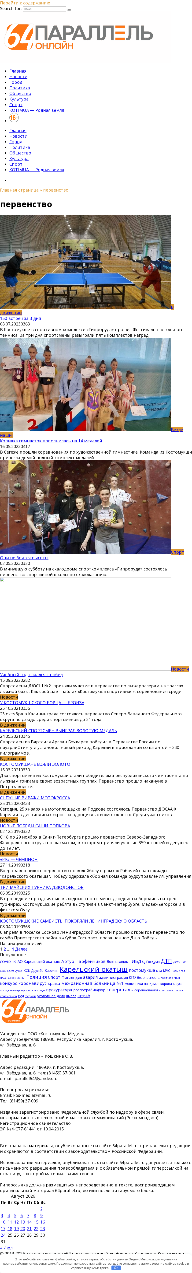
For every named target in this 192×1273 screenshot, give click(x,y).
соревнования (146, 990)
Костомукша (142, 970)
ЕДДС (185, 962)
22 (36, 1228)
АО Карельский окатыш (39, 961)
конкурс (8, 983)
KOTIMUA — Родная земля (36, 110)
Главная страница (19, 190)
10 (3, 1222)
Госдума (153, 961)
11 (9, 1222)
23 (42, 1228)
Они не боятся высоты (24, 557)
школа (71, 996)
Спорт (15, 104)
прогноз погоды (33, 990)
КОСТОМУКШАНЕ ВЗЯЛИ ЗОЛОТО (35, 764)
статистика (8, 996)
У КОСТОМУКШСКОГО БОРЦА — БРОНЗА (42, 702)
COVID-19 (8, 961)
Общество (20, 93)
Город (15, 82)
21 (29, 1228)
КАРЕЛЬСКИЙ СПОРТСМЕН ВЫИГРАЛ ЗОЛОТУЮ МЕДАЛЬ (58, 730)
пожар (15, 990)
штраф (84, 995)
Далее (21, 949)
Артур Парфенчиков (83, 961)
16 (42, 1222)
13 (22, 1222)
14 (29, 1222)
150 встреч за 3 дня (20, 318)
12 (16, 1222)
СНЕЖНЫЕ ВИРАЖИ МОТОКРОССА (35, 798)
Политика (19, 88)
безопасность (148, 977)
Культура (19, 99)
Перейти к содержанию (25, 3)
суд (21, 995)
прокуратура (59, 990)
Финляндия (72, 977)
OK (116, 1268)
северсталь (120, 989)
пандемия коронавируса (163, 983)
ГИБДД (137, 961)
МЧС (166, 970)
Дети (177, 962)
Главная (17, 71)
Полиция (36, 977)
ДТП (166, 961)
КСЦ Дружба (34, 970)
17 (3, 1228)
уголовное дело (51, 995)
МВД (159, 970)
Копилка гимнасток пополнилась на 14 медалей (51, 441)
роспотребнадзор (89, 990)
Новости (18, 76)
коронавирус (32, 983)
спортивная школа (171, 990)
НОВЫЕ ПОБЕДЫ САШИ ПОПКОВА (35, 826)
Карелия (52, 970)
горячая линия (170, 977)
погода (4, 990)
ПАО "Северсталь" (12, 978)
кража (54, 983)
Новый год (178, 970)
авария (90, 977)
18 (9, 1228)
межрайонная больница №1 (92, 983)
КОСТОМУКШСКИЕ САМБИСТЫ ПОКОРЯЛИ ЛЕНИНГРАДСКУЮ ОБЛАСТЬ (73, 921)
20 (22, 1228)
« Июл (6, 1248)
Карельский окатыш (94, 969)
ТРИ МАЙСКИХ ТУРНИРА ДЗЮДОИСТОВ (42, 887)
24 (3, 1235)
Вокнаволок (117, 961)
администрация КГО (117, 977)
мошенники (134, 983)
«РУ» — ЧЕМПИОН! (19, 859)
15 (36, 1222)
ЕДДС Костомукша (11, 970)
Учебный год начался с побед (31, 674)
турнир (30, 996)
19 (16, 1228)
